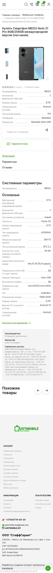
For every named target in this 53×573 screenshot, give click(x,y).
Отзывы (38, 508)
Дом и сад (8, 484)
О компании (8, 500)
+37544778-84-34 (16, 519)
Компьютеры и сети (12, 466)
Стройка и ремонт (11, 473)
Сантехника (8, 458)
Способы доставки (43, 504)
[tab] (26, 156)
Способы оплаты (42, 500)
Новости (7, 504)
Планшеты (8, 455)
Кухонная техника (11, 477)
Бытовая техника (11, 469)
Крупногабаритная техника (15, 480)
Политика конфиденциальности (17, 511)
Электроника (9, 462)
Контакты (7, 508)
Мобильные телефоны (13, 451)
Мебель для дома (11, 488)
